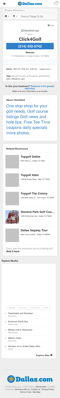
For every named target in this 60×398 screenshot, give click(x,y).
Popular (12, 307)
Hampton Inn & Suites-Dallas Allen (24, 346)
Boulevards (41, 386)
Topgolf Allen (30, 175)
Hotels (45, 307)
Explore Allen (43, 355)
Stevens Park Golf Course (38, 212)
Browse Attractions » (15, 10)
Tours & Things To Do (32, 16)
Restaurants (35, 307)
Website (30, 52)
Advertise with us (22, 389)
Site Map (36, 392)
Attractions (16, 78)
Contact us (35, 389)
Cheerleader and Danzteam (20, 313)
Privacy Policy (48, 389)
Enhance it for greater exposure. (40, 87)
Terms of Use (25, 392)
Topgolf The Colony (34, 193)
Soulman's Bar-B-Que (18, 321)
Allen (8, 78)
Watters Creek (14, 337)
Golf (30, 34)
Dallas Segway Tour (34, 230)
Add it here (13, 251)
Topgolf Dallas (30, 156)
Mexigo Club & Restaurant (20, 329)
